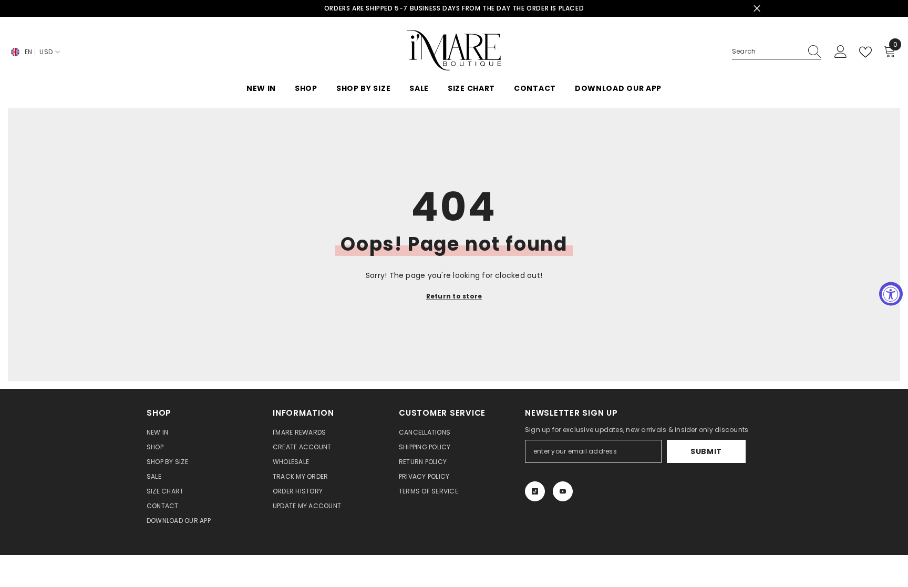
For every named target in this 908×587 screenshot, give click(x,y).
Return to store (454, 296)
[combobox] (766, 51)
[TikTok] (535, 491)
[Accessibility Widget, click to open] (891, 293)
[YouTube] (563, 491)
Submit (706, 451)
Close (756, 8)
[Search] (776, 52)
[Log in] (840, 52)
